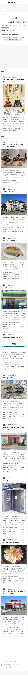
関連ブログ (22, 25)
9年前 (15, 589)
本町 (16, 37)
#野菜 (4, 533)
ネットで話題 (13, 25)
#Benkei (11, 322)
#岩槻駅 (5, 130)
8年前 (15, 539)
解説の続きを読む (13, 39)
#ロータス (16, 227)
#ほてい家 (5, 412)
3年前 (21, 142)
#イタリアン (6, 274)
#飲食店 (17, 367)
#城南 (4, 326)
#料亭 (10, 412)
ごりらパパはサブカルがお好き (12, 142)
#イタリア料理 (6, 328)
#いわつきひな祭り (17, 128)
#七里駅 (12, 274)
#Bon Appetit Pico (7, 627)
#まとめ (5, 369)
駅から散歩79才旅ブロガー (11, 77)
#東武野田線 (6, 365)
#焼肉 (4, 582)
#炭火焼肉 (10, 576)
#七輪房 (5, 576)
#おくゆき (5, 527)
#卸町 (19, 276)
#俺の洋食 (15, 627)
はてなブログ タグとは (6, 664)
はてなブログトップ (5, 665)
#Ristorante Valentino (8, 465)
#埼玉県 (17, 231)
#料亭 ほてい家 (7, 418)
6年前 (15, 285)
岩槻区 (13, 37)
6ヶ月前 (19, 77)
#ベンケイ (5, 322)
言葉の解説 (5, 25)
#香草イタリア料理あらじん (10, 272)
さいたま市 (8, 37)
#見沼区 (5, 278)
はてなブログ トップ (7, 14)
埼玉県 (3, 37)
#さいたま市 (11, 231)
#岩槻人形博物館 (12, 130)
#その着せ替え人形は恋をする (10, 182)
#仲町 (19, 229)
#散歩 (4, 128)
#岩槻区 (5, 231)
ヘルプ (13, 664)
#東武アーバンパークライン (10, 229)
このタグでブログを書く (20, 22)
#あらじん (20, 272)
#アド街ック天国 (7, 180)
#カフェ (22, 231)
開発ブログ (18, 664)
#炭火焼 (11, 527)
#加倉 (4, 634)
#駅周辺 (22, 367)
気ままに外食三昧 (9, 189)
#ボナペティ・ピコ (7, 630)
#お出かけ (9, 128)
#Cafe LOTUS (6, 227)
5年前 (15, 189)
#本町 (11, 365)
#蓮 (12, 227)
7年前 (15, 375)
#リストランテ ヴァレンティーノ (11, 463)
